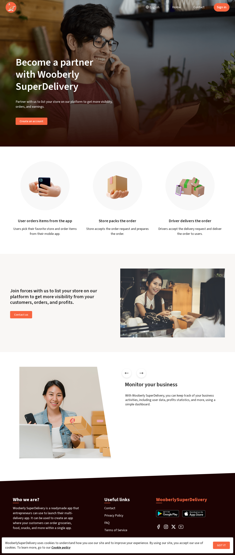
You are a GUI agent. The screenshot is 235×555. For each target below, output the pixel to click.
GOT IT (221, 545)
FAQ (107, 523)
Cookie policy (60, 547)
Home (176, 7)
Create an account (31, 121)
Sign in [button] (221, 7)
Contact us (21, 315)
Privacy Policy (113, 515)
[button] (152, 7)
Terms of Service (115, 530)
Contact (199, 7)
